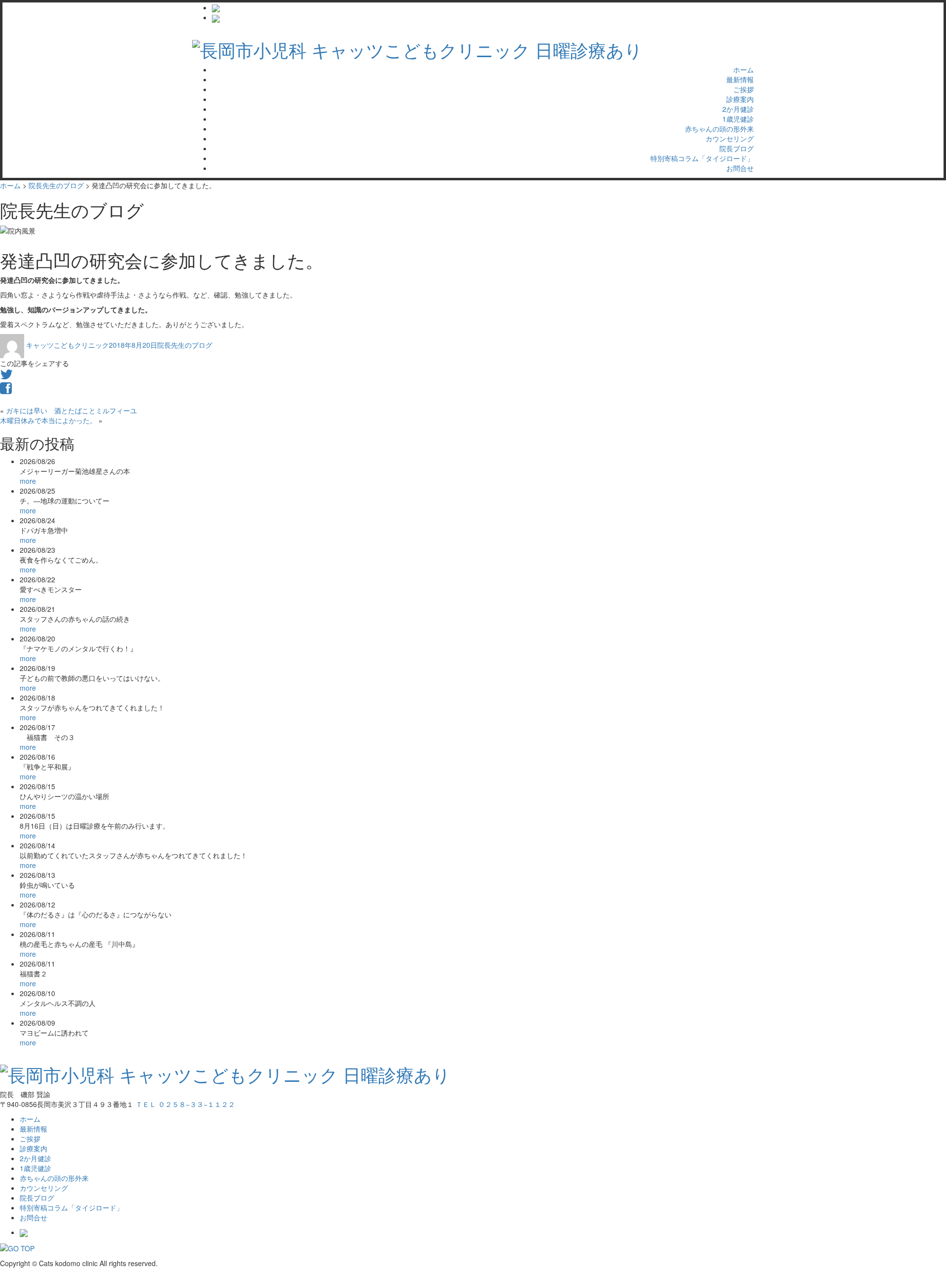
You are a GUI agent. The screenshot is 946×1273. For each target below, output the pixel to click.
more (28, 481)
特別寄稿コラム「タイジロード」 (702, 158)
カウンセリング (730, 138)
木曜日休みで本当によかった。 (48, 420)
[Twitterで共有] (6, 376)
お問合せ (740, 168)
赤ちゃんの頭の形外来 (719, 129)
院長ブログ (736, 148)
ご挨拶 (743, 89)
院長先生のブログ (184, 345)
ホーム (743, 69)
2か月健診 (738, 109)
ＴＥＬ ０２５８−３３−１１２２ (185, 1104)
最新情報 (740, 79)
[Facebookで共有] (6, 390)
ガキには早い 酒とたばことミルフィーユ (71, 410)
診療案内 (740, 99)
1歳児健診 (738, 119)
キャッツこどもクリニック (67, 345)
